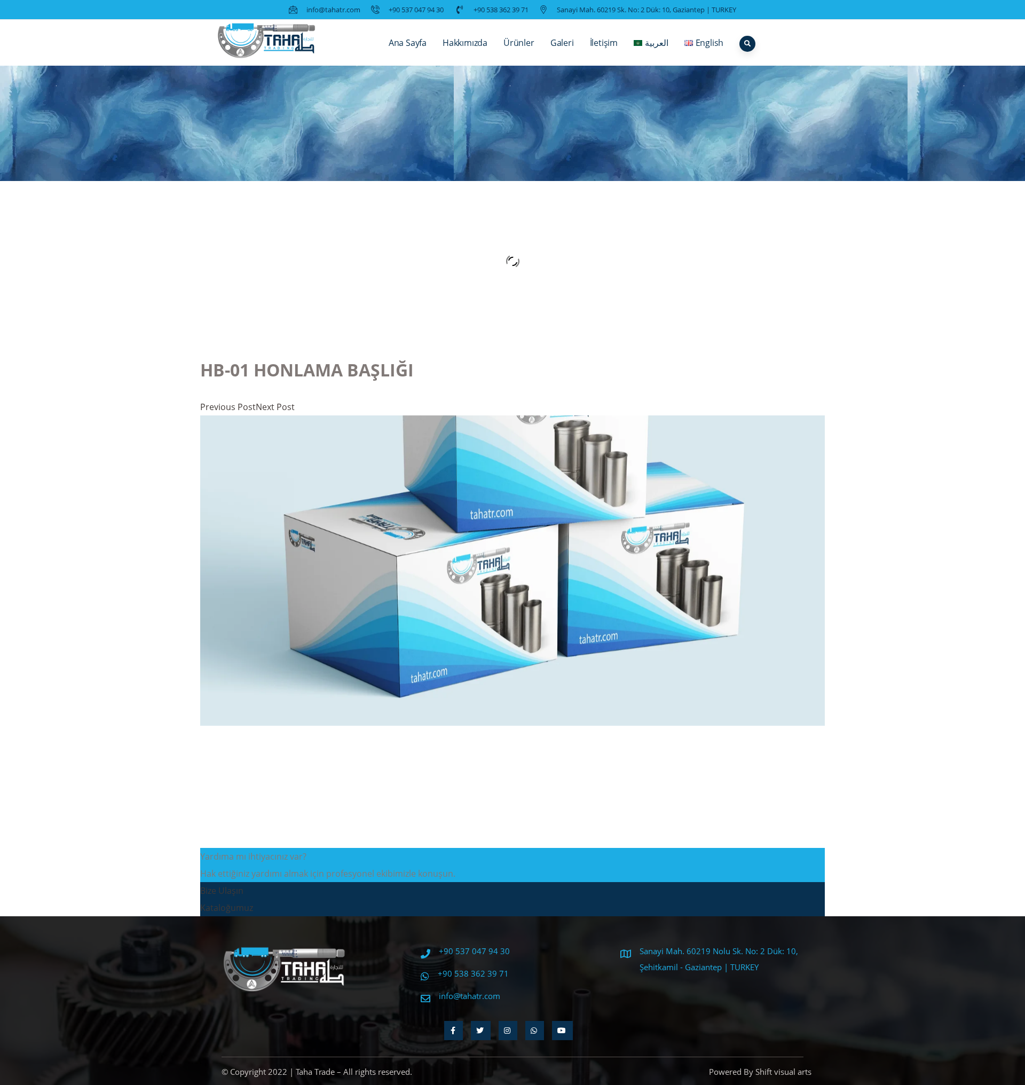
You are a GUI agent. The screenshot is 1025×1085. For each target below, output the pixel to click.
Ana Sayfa (408, 43)
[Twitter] (481, 1030)
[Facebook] (453, 1030)
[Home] (267, 43)
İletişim (604, 43)
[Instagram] (508, 1030)
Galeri (562, 43)
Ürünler (518, 43)
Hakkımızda (465, 43)
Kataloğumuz (226, 908)
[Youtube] (562, 1030)
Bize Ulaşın (221, 891)
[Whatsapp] (534, 1030)
